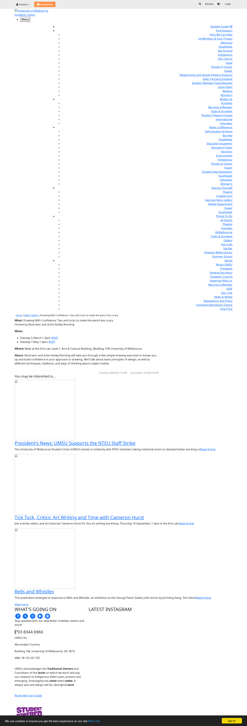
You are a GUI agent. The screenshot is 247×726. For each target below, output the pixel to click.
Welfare (227, 91)
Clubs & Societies (221, 111)
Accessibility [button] (46, 4)
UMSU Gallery (31, 315)
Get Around (225, 51)
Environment (224, 156)
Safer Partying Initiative (217, 79)
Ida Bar (227, 248)
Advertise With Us (221, 281)
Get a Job (226, 244)
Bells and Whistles (34, 591)
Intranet (209, 3)
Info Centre (225, 59)
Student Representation (217, 172)
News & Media (223, 297)
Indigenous (225, 55)
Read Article (207, 449)
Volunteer (226, 123)
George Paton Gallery (218, 200)
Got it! (232, 721)
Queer (228, 71)
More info (94, 721)
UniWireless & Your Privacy (215, 39)
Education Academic (219, 143)
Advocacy (226, 43)
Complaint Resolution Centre (214, 305)
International (224, 119)
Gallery (227, 240)
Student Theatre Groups (216, 115)
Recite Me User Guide (28, 695)
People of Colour (221, 67)
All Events (226, 220)
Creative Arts (224, 196)
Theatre (227, 192)
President (226, 268)
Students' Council (221, 277)
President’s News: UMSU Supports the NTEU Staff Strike (75, 443)
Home (19, 315)
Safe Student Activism (218, 131)
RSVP (55, 338)
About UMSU (224, 264)
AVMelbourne (223, 232)
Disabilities (225, 47)
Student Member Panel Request (212, 83)
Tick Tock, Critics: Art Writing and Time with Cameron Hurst (79, 517)
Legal (229, 63)
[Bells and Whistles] (45, 558)
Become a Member (220, 107)
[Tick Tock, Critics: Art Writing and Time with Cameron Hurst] (45, 484)
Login (228, 3)
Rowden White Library (218, 252)
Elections (226, 151)
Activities (226, 103)
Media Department (220, 204)
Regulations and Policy (218, 301)
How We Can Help (221, 34)
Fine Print (226, 309)
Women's (226, 95)
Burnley (227, 135)
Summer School (222, 256)
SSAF (229, 289)
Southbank (225, 176)
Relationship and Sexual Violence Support (206, 75)
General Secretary (221, 272)
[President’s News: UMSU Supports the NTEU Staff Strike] (45, 409)
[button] (219, 4)
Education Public (221, 147)
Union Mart (225, 87)
